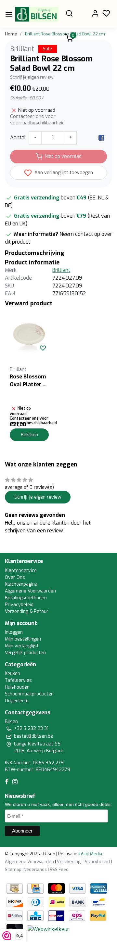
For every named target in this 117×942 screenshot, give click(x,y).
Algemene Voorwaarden (30, 591)
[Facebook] (101, 137)
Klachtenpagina (21, 584)
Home (11, 34)
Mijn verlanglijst (22, 646)
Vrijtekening (69, 861)
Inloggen (14, 632)
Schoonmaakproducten (29, 694)
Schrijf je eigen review (31, 77)
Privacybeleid (19, 605)
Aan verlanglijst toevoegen (63, 173)
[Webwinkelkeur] (48, 929)
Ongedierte (17, 701)
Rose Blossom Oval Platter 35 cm (29, 380)
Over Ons (15, 577)
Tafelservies (18, 680)
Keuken (12, 673)
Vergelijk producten (25, 653)
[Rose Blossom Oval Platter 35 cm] (29, 334)
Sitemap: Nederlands (26, 869)
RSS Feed (59, 869)
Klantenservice (21, 570)
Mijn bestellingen (23, 639)
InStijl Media (89, 854)
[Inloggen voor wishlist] (43, 348)
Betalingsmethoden (26, 598)
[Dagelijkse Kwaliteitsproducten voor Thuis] (36, 14)
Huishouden (17, 687)
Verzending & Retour (26, 611)
